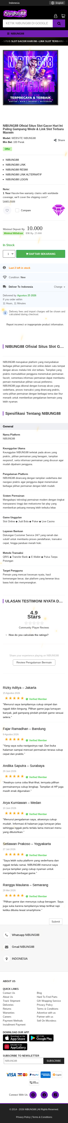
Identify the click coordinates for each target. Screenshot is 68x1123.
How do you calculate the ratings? (28, 635)
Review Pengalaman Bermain (34, 662)
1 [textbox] (8, 253)
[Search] (59, 23)
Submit (56, 921)
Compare (26, 210)
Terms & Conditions (42, 1117)
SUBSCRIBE (54, 1060)
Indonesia (14, 3)
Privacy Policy (23, 1117)
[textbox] (57, 3)
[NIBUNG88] (15, 13)
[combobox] (57, 3)
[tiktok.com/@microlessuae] (55, 1094)
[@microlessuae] (33, 1094)
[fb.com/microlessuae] (44, 1094)
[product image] (30, 77)
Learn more (9, 201)
